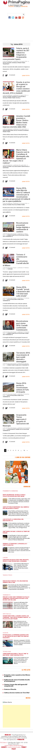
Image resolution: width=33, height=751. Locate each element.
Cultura (14, 166)
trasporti (6, 64)
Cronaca (14, 62)
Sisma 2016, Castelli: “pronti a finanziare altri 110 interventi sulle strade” (23, 291)
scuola (18, 97)
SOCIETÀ (5, 633)
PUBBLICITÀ (20, 739)
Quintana (6, 167)
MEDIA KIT (8, 735)
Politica (14, 204)
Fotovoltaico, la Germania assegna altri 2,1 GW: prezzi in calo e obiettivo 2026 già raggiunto (16, 636)
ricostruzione (20, 235)
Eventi (19, 166)
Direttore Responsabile (13, 747)
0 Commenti (12, 75)
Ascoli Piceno (7, 62)
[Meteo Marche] (7, 702)
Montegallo (26, 166)
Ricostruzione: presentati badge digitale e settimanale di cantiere (23, 227)
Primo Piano (21, 62)
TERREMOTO (6, 595)
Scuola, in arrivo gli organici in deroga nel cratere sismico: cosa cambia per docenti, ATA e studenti (16, 87)
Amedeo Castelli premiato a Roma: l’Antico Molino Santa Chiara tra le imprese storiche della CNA (16, 121)
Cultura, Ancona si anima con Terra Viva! (16, 692)
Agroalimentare (8, 130)
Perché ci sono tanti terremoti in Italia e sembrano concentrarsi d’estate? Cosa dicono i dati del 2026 (16, 598)
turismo (10, 269)
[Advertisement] (16, 29)
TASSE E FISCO (7, 575)
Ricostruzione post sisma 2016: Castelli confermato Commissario (22, 325)
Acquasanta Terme (13, 429)
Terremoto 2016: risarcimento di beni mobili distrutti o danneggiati (23, 357)
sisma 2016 (20, 299)
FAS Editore (3, 742)
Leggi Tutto (26, 75)
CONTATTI (4, 747)
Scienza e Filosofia (10, 689)
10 (24, 450)
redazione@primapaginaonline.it (13, 745)
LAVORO (5, 557)
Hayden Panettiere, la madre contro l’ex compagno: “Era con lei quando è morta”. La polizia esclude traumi (16, 617)
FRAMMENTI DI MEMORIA (10, 491)
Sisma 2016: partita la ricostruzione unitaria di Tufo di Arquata (22, 387)
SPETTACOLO (7, 614)
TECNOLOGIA (7, 651)
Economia (25, 130)
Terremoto (9, 236)
